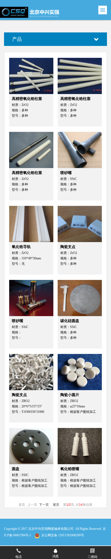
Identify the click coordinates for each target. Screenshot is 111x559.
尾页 (56, 505)
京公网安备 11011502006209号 (62, 535)
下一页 (44, 505)
